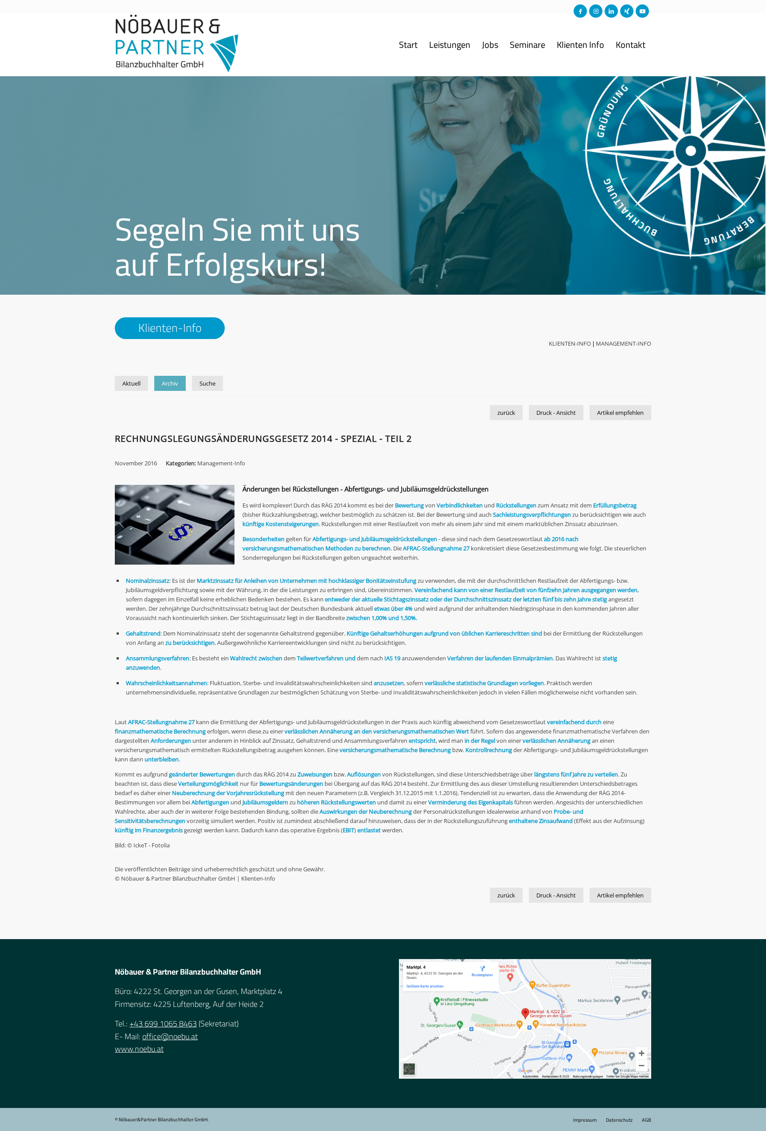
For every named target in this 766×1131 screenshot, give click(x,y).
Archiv (170, 383)
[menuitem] (408, 45)
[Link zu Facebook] (580, 11)
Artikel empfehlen (620, 413)
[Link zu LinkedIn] (611, 11)
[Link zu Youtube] (642, 11)
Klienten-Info (570, 343)
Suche (207, 383)
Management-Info (623, 343)
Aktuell (131, 383)
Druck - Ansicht (556, 413)
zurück (506, 413)
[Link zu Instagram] (595, 11)
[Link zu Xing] (626, 11)
